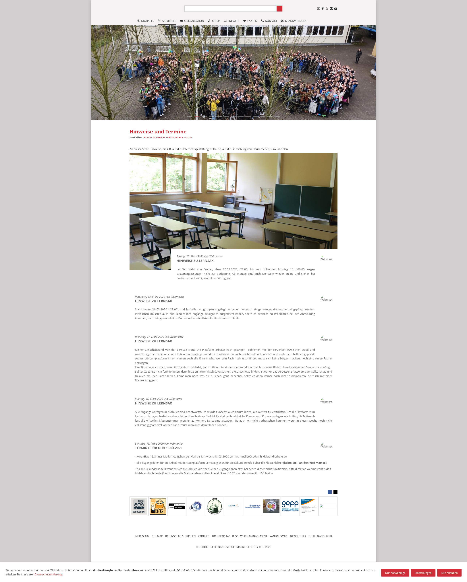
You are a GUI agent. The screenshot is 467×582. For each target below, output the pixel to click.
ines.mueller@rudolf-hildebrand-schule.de (260, 456)
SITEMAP (157, 536)
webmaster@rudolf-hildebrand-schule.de (213, 318)
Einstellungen (423, 573)
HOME (147, 137)
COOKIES (203, 536)
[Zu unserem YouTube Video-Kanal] (335, 8)
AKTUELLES (159, 137)
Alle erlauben (449, 573)
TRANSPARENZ (221, 536)
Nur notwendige (395, 573)
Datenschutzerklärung (48, 574)
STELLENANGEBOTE (321, 536)
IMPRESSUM (142, 536)
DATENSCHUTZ (174, 536)
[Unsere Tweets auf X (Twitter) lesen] (327, 8)
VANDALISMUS (278, 536)
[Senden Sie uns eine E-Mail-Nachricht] (318, 8)
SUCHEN (191, 536)
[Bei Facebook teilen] (330, 492)
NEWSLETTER (298, 536)
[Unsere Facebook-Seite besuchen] (323, 8)
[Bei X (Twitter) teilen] (335, 492)
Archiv (188, 137)
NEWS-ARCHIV (175, 137)
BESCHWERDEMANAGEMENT (249, 536)
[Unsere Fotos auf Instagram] (331, 8)
